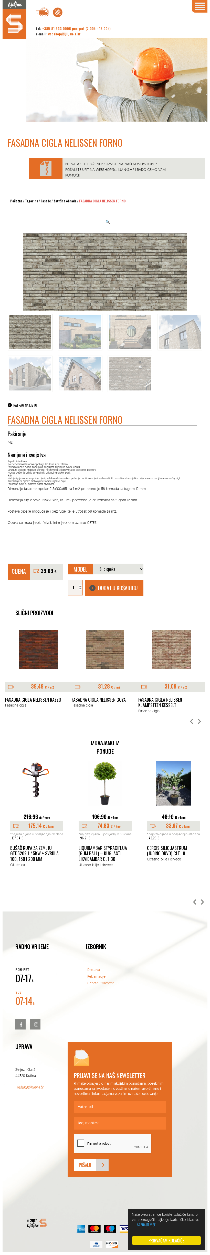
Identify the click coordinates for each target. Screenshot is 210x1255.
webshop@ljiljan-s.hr (64, 33)
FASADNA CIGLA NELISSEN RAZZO (33, 700)
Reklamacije (96, 976)
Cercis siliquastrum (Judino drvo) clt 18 (167, 850)
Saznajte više (146, 1224)
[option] (38, 669)
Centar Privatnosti (100, 983)
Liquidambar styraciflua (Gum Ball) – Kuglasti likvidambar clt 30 (103, 853)
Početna (16, 200)
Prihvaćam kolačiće (166, 1240)
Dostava (93, 969)
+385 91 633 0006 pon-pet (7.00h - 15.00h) (76, 28)
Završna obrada (65, 200)
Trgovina (31, 200)
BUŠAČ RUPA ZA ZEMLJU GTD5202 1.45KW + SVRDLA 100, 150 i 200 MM (34, 853)
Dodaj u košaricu (118, 588)
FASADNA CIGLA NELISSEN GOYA (99, 700)
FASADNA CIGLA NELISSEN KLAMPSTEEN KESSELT (160, 702)
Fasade (46, 200)
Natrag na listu (25, 405)
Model (81, 569)
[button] (192, 721)
